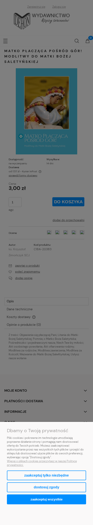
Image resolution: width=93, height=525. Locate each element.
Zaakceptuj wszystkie (46, 499)
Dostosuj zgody (46, 487)
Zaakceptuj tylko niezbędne (46, 475)
